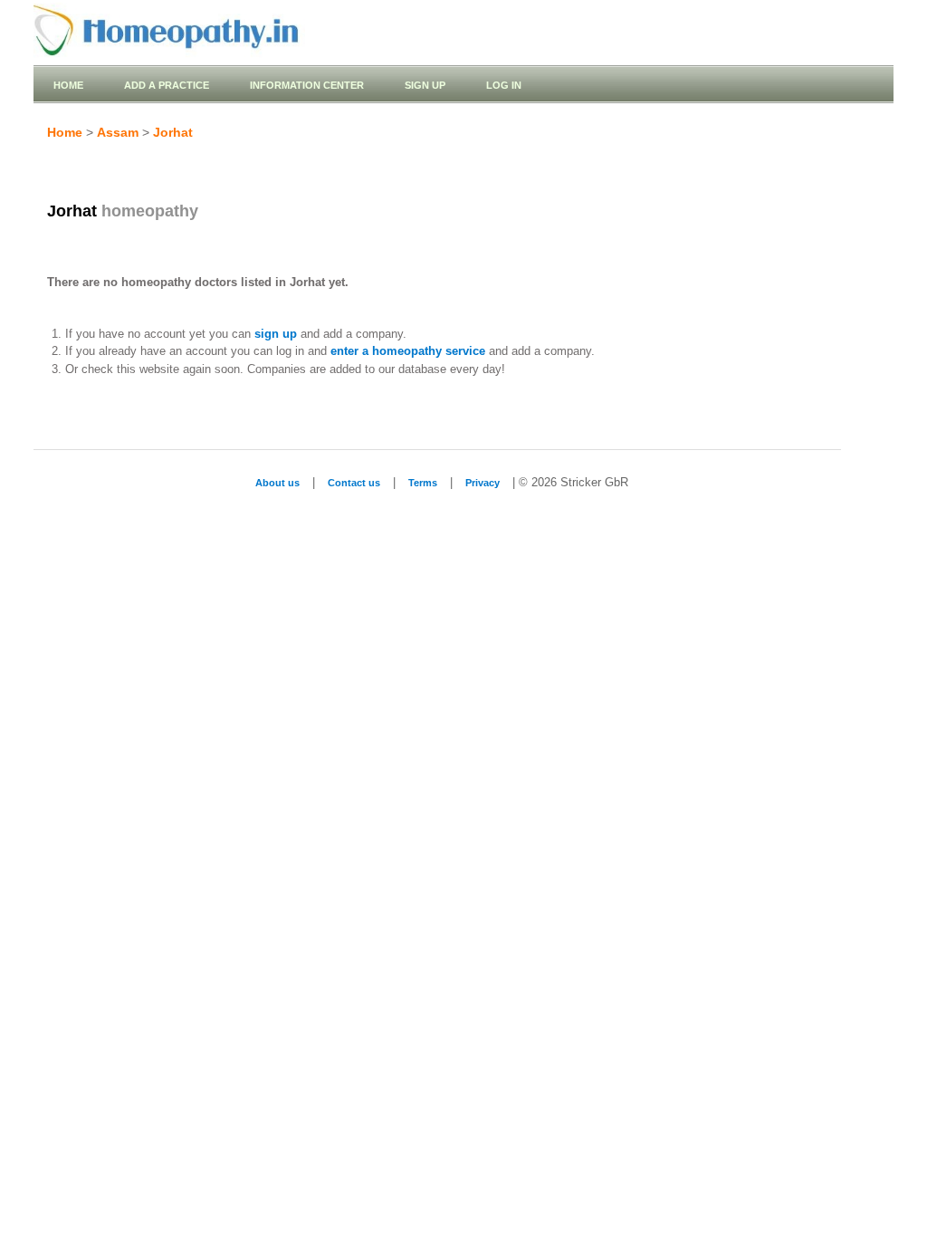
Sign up (425, 85)
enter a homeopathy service (407, 351)
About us (277, 482)
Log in (503, 85)
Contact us (354, 482)
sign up (275, 333)
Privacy (482, 482)
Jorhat (173, 132)
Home (68, 85)
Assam (118, 132)
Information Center (307, 85)
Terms (422, 482)
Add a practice (166, 85)
